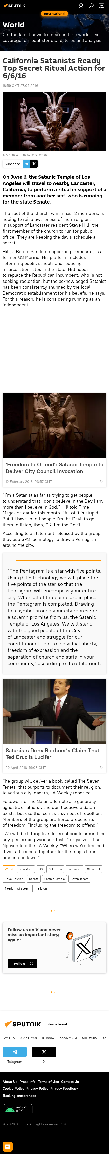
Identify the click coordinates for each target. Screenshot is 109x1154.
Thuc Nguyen (14, 879)
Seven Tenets (79, 879)
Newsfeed (26, 869)
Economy (68, 1038)
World (9, 869)
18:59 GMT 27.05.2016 (20, 85)
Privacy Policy (37, 1088)
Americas (28, 1038)
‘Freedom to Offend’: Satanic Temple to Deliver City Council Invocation (54, 467)
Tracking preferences (19, 1095)
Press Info (28, 1081)
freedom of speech (17, 888)
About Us (10, 1081)
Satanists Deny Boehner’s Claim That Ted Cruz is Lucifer (52, 753)
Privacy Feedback (64, 1088)
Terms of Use (48, 1081)
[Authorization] (81, 6)
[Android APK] (18, 1110)
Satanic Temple (54, 879)
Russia (48, 1038)
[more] (101, 481)
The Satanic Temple (34, 155)
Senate (33, 879)
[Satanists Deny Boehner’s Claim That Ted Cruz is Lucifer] (54, 711)
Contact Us (70, 1081)
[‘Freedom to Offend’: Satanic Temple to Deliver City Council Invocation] (54, 425)
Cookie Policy (13, 1088)
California (55, 869)
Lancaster (74, 869)
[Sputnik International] (15, 7)
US (41, 869)
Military (89, 1038)
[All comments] (8, 1147)
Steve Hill (93, 869)
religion (42, 888)
